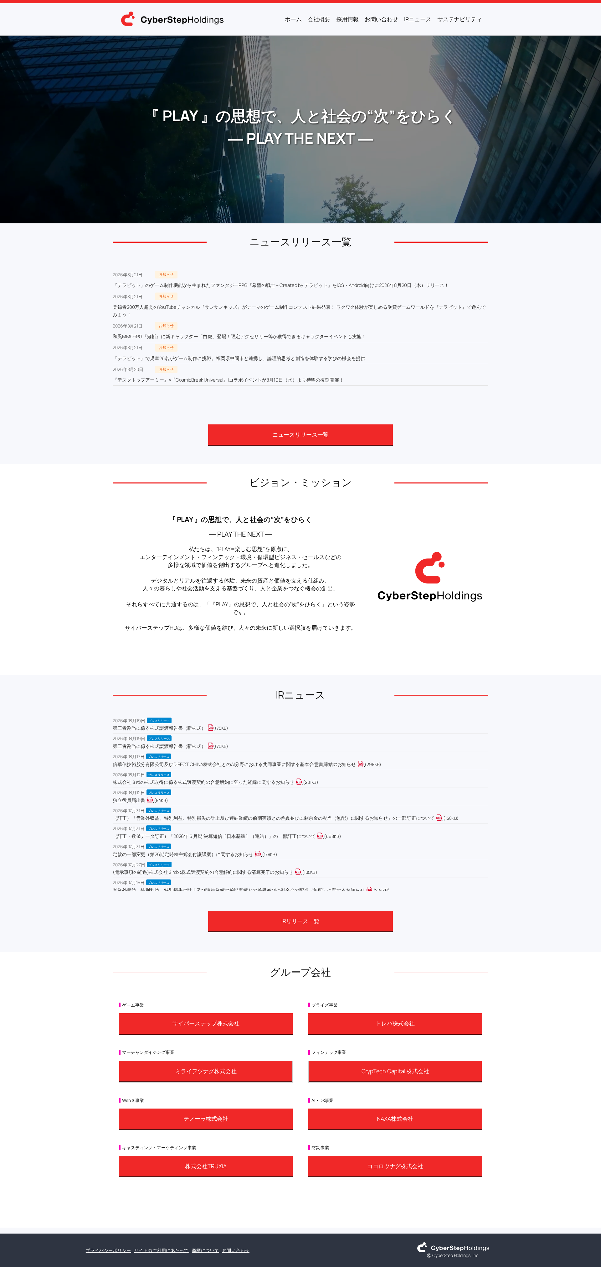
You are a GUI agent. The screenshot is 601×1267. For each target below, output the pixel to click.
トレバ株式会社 (395, 1023)
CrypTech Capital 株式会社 (395, 1071)
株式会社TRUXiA (205, 1166)
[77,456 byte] (214, 728)
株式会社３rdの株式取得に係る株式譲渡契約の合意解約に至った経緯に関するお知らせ (203, 782)
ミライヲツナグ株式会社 (206, 1071)
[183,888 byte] (261, 854)
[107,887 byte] (301, 872)
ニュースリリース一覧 (300, 434)
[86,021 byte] (153, 800)
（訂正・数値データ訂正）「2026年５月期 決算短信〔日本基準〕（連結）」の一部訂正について (214, 836)
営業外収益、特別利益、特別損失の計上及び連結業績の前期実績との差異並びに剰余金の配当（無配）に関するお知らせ (239, 890)
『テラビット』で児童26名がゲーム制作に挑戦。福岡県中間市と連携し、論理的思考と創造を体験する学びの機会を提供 (239, 358)
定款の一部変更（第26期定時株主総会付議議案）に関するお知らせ (183, 854)
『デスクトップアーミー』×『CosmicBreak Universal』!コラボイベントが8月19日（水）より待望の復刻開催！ (228, 380)
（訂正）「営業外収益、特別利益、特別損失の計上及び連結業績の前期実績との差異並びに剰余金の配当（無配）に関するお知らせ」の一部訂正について (273, 818)
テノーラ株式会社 (205, 1118)
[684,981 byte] (323, 836)
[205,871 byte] (302, 782)
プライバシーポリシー (108, 1250)
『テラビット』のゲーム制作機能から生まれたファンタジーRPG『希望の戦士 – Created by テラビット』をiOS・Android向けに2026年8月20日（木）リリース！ (281, 285)
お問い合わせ (235, 1250)
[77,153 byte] (214, 746)
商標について (205, 1250)
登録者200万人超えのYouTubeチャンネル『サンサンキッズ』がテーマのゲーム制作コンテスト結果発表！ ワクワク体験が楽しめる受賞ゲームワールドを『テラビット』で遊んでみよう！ (299, 311)
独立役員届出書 (129, 800)
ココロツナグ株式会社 (395, 1166)
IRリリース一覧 (300, 921)
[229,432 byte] (372, 890)
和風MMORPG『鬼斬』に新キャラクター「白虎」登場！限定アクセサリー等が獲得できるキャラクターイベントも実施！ (239, 336)
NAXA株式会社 (395, 1118)
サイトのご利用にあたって (161, 1250)
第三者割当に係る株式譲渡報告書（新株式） (159, 728)
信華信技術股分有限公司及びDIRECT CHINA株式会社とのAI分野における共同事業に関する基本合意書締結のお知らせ (234, 764)
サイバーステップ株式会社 (205, 1023)
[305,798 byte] (364, 764)
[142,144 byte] (442, 818)
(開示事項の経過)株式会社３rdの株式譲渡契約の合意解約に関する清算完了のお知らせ (203, 872)
